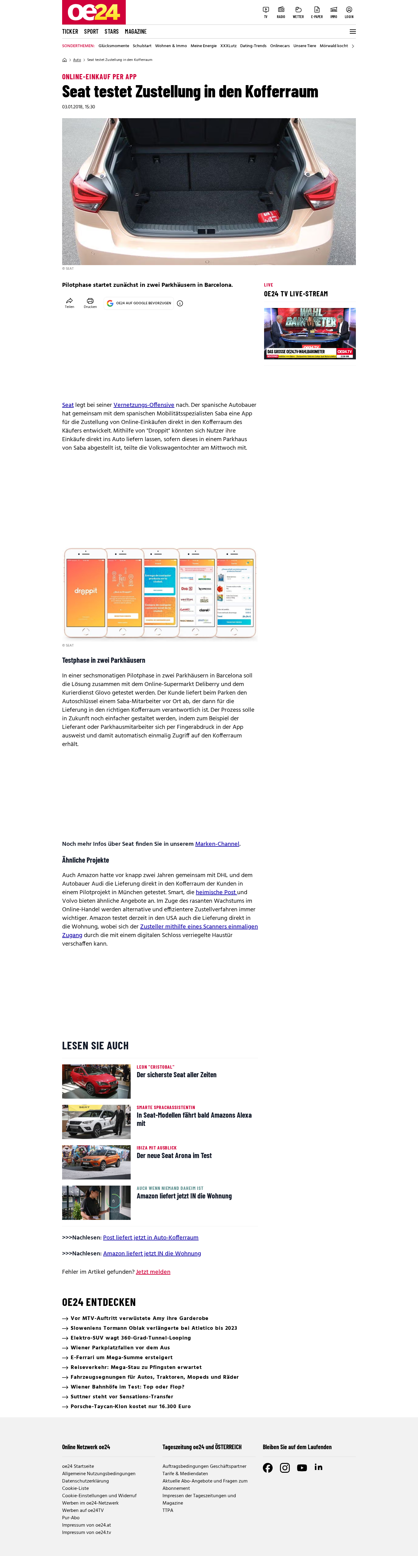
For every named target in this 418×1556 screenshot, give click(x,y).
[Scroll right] (353, 46)
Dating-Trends (253, 46)
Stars (112, 31)
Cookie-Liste (75, 1489)
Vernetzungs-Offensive (144, 405)
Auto (77, 60)
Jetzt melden (153, 1272)
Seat (68, 405)
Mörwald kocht (334, 46)
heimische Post (216, 893)
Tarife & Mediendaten (185, 1474)
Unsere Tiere (304, 46)
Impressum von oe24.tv (86, 1533)
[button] (274, 349)
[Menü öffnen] (352, 31)
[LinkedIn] (319, 1468)
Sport (91, 31)
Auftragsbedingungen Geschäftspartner (204, 1467)
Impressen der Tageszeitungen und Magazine (199, 1499)
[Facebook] (268, 1468)
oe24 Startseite (78, 1467)
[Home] (64, 60)
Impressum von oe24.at (86, 1525)
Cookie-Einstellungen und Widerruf (99, 1496)
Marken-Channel (217, 844)
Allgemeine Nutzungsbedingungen (99, 1474)
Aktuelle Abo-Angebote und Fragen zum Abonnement (205, 1485)
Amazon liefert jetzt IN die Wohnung (152, 1254)
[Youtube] (302, 1468)
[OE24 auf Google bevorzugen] (180, 303)
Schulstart (142, 46)
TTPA (167, 1511)
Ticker (70, 31)
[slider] (294, 349)
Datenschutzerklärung (85, 1481)
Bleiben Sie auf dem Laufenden (297, 1446)
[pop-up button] (336, 349)
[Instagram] (285, 1468)
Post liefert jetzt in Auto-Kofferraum (151, 1238)
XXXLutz (228, 46)
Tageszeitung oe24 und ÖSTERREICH (202, 1446)
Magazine (136, 31)
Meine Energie (204, 46)
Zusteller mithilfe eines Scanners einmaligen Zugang (160, 931)
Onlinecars (280, 46)
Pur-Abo (71, 1518)
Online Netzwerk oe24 (86, 1446)
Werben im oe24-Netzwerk (90, 1503)
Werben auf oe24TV (83, 1511)
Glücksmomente (114, 46)
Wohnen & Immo (171, 46)
